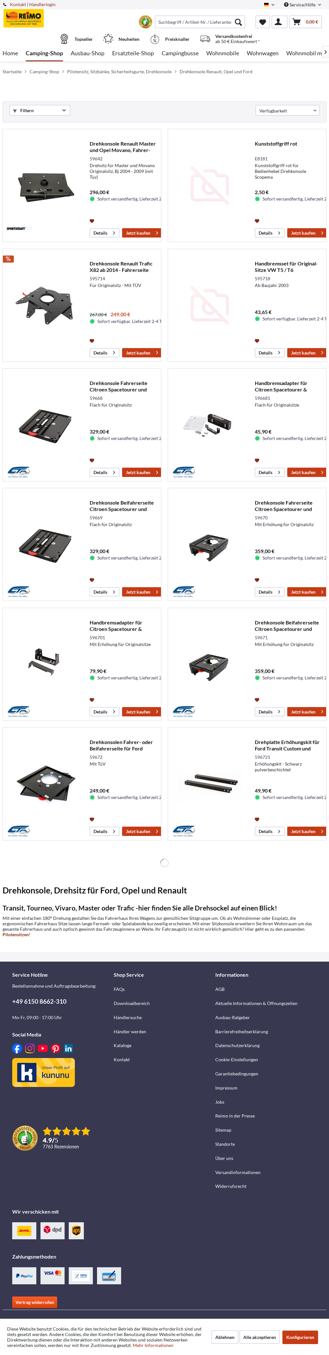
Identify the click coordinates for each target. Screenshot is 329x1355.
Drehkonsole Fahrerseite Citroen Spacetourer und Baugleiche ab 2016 (118, 386)
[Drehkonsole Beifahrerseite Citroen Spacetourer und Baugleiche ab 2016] (44, 544)
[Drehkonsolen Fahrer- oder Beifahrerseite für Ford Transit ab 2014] (44, 784)
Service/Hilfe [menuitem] (302, 4)
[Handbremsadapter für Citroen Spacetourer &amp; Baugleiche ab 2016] (209, 425)
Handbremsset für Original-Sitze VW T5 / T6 (286, 266)
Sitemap (223, 1130)
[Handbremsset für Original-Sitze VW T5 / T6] (209, 305)
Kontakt (18, 4)
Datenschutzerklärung (237, 1045)
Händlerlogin (42, 4)
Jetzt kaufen (138, 233)
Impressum (226, 1087)
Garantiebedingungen (236, 1073)
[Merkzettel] (262, 21)
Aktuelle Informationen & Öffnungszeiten (256, 1003)
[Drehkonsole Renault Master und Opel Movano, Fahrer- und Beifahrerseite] (44, 185)
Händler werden (130, 1031)
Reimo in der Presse (235, 1115)
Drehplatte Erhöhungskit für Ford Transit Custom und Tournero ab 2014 (287, 745)
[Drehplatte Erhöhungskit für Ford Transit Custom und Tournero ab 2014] (209, 784)
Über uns (224, 1158)
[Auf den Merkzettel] (93, 220)
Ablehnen (225, 1337)
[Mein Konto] (279, 21)
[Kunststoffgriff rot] (209, 185)
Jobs (219, 1102)
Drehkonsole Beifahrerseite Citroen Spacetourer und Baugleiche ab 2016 (122, 505)
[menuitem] (200, 21)
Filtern (26, 110)
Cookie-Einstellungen (236, 1059)
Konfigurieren (300, 1337)
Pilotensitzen (16, 934)
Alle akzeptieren (259, 1337)
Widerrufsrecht (230, 1186)
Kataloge (122, 1045)
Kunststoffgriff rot (276, 143)
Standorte (225, 1144)
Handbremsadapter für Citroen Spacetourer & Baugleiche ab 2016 (281, 386)
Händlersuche (128, 1017)
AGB (220, 989)
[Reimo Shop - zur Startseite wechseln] (43, 18)
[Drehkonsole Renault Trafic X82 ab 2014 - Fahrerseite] (44, 305)
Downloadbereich (132, 1003)
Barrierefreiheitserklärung (241, 1031)
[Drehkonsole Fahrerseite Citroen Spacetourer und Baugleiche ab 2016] (44, 425)
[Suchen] (238, 21)
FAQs (119, 989)
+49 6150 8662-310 (39, 1001)
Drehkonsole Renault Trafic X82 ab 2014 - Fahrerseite (121, 266)
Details (100, 233)
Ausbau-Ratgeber (232, 1017)
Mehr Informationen (153, 1345)
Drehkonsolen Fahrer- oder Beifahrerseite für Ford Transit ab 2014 (121, 745)
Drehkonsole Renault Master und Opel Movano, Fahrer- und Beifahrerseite (123, 146)
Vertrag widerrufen (34, 1302)
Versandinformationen (238, 1172)
